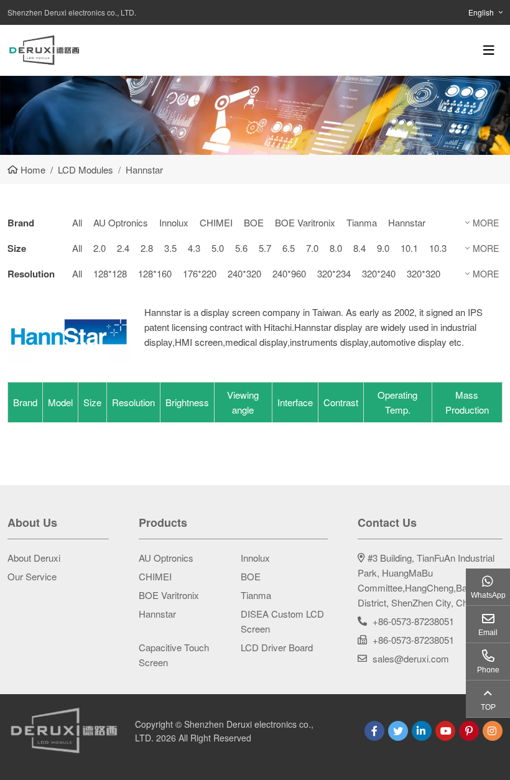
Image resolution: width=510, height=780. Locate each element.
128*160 (155, 273)
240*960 (289, 273)
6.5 (288, 247)
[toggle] (489, 50)
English (481, 12)
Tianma (361, 222)
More (486, 222)
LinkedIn (422, 731)
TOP (488, 707)
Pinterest (469, 731)
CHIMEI (216, 222)
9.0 (383, 247)
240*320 (244, 273)
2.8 (147, 247)
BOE (254, 222)
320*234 (334, 273)
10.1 (409, 247)
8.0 (336, 247)
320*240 (379, 273)
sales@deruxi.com (411, 658)
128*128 (110, 273)
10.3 (438, 247)
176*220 (199, 273)
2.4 (123, 247)
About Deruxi (33, 557)
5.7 (265, 247)
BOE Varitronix (305, 222)
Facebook (374, 731)
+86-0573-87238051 (413, 621)
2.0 (99, 247)
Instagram (493, 731)
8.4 (359, 247)
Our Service (32, 576)
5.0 (217, 247)
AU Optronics (120, 222)
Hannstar (406, 222)
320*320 (423, 273)
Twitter (398, 731)
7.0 (312, 247)
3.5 (170, 247)
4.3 (194, 247)
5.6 (241, 247)
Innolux (173, 222)
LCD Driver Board (277, 647)
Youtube (445, 731)
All (77, 222)
